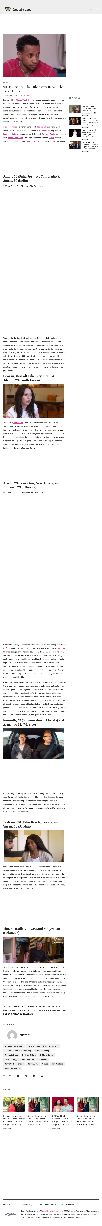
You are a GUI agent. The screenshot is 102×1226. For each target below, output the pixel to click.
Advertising (27, 1205)
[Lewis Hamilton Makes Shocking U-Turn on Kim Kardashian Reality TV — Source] (75, 109)
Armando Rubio (11, 1055)
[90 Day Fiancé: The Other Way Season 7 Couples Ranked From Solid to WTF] (39, 1104)
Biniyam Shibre (29, 1055)
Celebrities (87, 115)
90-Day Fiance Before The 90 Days (42, 1046)
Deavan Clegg (11, 1059)
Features (7, 1128)
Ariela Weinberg (42, 1051)
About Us (6, 1205)
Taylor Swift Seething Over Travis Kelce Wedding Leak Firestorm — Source (90, 133)
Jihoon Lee (43, 1059)
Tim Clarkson (57, 1064)
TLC (17, 1024)
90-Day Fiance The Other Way (18, 1051)
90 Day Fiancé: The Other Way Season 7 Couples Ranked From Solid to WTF (38, 1120)
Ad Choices (38, 1205)
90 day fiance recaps (14, 1046)
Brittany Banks (46, 1055)
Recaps (6, 82)
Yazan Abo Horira (12, 1068)
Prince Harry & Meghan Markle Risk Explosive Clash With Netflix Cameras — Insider (90, 145)
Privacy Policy (50, 1205)
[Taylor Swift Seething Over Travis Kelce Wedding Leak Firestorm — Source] (75, 133)
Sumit (45, 1064)
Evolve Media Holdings (49, 1211)
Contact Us (16, 1205)
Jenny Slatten (27, 1059)
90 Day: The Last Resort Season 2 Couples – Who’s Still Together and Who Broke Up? (62, 1120)
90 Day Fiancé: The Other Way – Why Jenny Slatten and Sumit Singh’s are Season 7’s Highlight (86, 1120)
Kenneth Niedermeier (14, 1064)
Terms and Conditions (66, 1205)
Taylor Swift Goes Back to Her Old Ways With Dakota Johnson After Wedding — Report (90, 121)
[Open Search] (90, 9)
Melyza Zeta (32, 1064)
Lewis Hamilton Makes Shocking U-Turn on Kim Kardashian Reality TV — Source (89, 109)
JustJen (26, 96)
